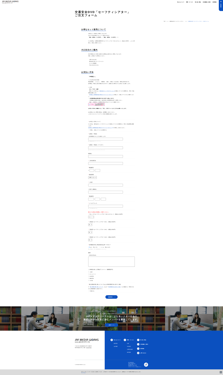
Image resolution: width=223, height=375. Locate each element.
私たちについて (180, 2)
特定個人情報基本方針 (131, 363)
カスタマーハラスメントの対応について (134, 366)
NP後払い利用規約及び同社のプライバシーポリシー (101, 94)
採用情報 (214, 2)
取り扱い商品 (198, 2)
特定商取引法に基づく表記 (114, 286)
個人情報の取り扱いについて (96, 286)
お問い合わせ (220, 5)
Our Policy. (83, 372)
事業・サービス (189, 2)
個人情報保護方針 (131, 362)
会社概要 (116, 346)
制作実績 (129, 352)
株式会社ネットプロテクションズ (107, 90)
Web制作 (129, 346)
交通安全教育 (130, 349)
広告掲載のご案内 (207, 2)
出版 (128, 343)
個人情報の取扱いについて (132, 364)
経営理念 (116, 343)
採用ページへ (112, 325)
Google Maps (89, 347)
